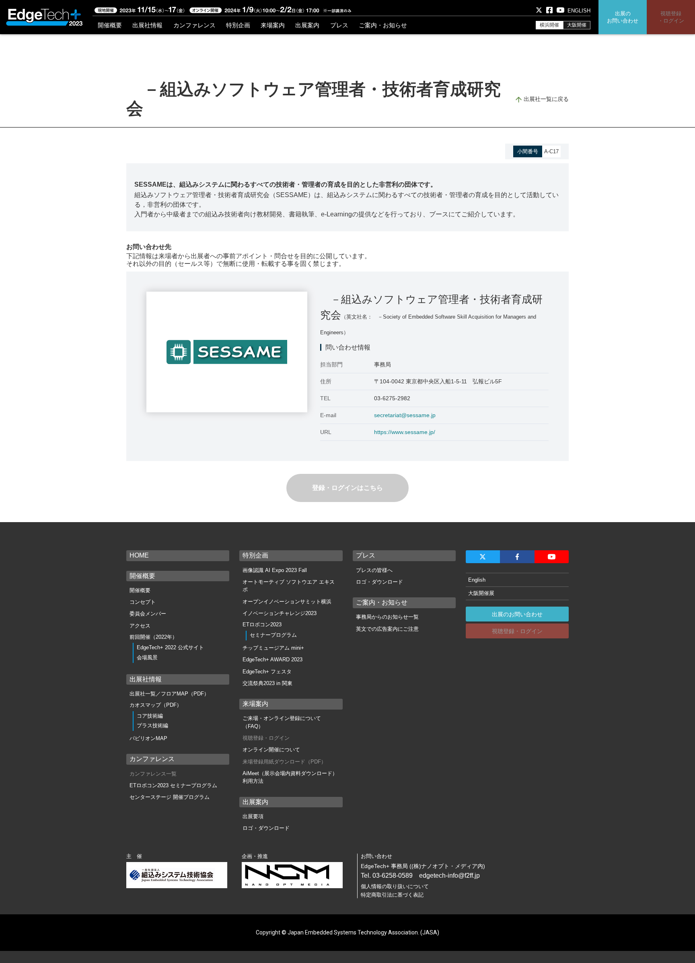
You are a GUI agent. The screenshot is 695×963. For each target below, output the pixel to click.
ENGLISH (579, 11)
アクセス (140, 626)
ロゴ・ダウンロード (266, 828)
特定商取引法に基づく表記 (392, 895)
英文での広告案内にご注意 (387, 629)
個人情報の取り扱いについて (395, 886)
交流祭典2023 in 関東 (267, 683)
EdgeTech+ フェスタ (267, 672)
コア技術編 (150, 716)
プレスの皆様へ (374, 570)
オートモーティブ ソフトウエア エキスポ (289, 586)
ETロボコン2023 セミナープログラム (173, 785)
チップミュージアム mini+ (273, 648)
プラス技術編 (152, 725)
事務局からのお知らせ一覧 (387, 617)
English (476, 580)
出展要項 (253, 816)
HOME (139, 555)
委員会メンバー (148, 614)
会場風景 (147, 657)
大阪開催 (576, 25)
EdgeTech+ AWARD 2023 (272, 659)
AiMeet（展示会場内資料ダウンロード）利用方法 (290, 777)
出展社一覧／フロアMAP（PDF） (169, 694)
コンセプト (143, 602)
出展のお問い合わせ (517, 614)
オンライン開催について (271, 750)
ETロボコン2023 (262, 624)
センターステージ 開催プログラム (170, 797)
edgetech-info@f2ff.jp (449, 875)
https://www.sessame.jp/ (404, 432)
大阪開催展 (481, 593)
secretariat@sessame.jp (405, 415)
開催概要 (140, 590)
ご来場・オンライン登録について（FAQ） (282, 722)
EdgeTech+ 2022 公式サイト (170, 647)
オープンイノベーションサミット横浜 (287, 602)
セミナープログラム (273, 635)
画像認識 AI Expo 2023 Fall (275, 570)
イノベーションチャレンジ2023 (280, 613)
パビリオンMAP (148, 738)
